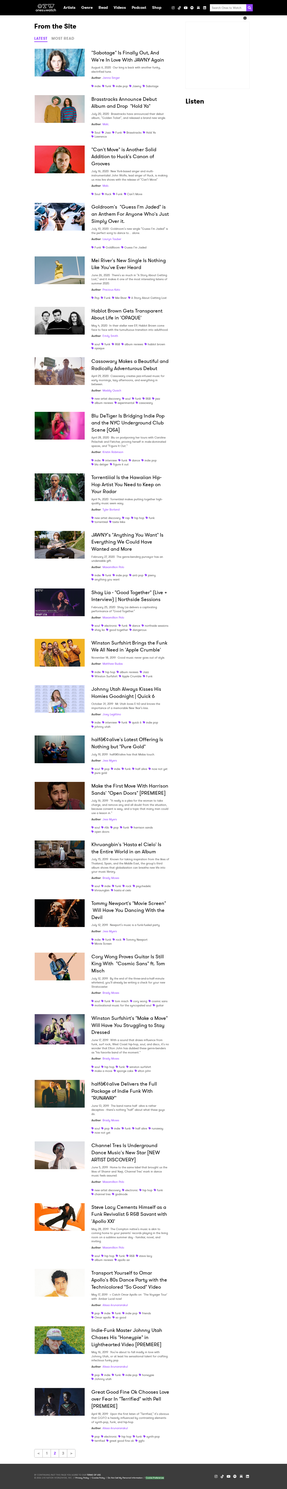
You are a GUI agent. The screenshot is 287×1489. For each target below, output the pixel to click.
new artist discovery (108, 399)
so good (121, 1317)
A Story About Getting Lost (149, 298)
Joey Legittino (112, 714)
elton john (144, 1071)
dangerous (139, 630)
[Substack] (198, 8)
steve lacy (145, 1256)
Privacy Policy (82, 1477)
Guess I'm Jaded (135, 247)
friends (146, 1313)
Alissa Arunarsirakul (115, 1305)
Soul (97, 132)
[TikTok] (179, 8)
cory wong (140, 1001)
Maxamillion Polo (113, 567)
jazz (157, 399)
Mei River (121, 298)
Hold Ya (151, 132)
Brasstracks (133, 132)
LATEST (40, 38)
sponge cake (125, 1071)
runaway (157, 1128)
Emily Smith (110, 336)
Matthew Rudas (113, 664)
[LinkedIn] (204, 8)
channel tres (103, 1194)
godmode (121, 1194)
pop (106, 769)
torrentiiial (101, 522)
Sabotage (152, 86)
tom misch (122, 1001)
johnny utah (103, 727)
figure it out (121, 464)
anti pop (137, 575)
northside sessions (156, 626)
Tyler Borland (111, 509)
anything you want (107, 579)
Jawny (136, 86)
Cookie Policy (98, 1477)
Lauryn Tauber (112, 239)
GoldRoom (113, 247)
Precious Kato (111, 290)
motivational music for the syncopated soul (123, 1005)
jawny (152, 575)
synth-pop (153, 1436)
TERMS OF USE (94, 1474)
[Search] (249, 7)
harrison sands (143, 827)
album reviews (134, 344)
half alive (141, 769)
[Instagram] (173, 8)
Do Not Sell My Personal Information (125, 1477)
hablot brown (156, 344)
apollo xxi (124, 1260)
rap (127, 518)
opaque (99, 348)
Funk (118, 132)
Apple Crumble (131, 676)
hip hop (139, 518)
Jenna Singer (111, 78)
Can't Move (134, 194)
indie (98, 86)
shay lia (100, 630)
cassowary (146, 403)
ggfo (141, 1441)
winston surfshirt (140, 1067)
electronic (110, 626)
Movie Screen (103, 943)
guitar (160, 1005)
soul (97, 344)
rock (128, 886)
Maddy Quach (112, 390)
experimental (126, 403)
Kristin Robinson (113, 452)
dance (136, 460)
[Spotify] (192, 8)
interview (111, 460)
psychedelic (143, 886)
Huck (108, 194)
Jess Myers (110, 760)
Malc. (106, 124)
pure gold (101, 773)
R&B (117, 344)
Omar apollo (103, 1317)
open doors (102, 832)
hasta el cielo (122, 890)
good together (118, 630)
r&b (106, 827)
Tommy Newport (136, 940)
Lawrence (101, 136)
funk (108, 86)
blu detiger (101, 464)
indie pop (122, 86)
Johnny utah (103, 1379)
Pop (97, 298)
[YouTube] (186, 8)
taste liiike (118, 522)
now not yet (159, 769)
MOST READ (62, 38)
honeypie (148, 1375)
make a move (103, 1071)
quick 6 (136, 722)
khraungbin (102, 890)
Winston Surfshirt (106, 676)
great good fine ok (121, 1441)
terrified (100, 1441)
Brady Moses (111, 878)
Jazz (108, 132)
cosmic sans (159, 1001)
